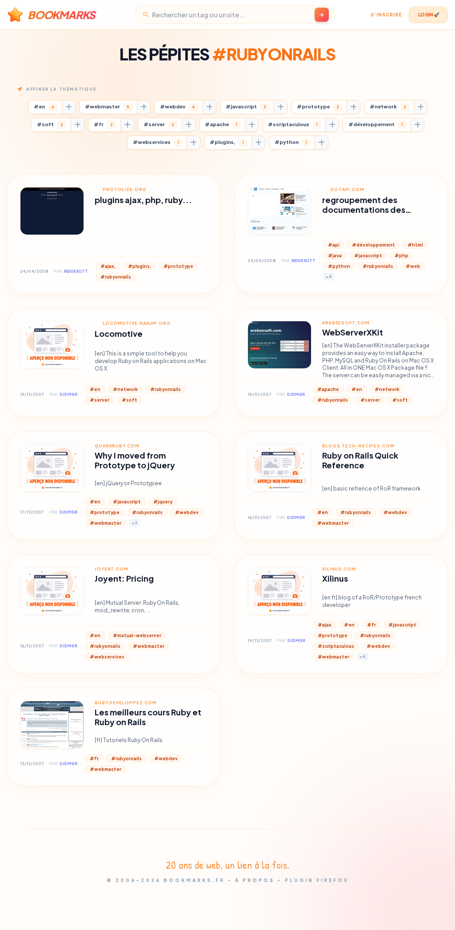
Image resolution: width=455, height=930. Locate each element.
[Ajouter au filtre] (68, 107)
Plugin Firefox (317, 880)
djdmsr (68, 394)
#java (335, 255)
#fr (103, 124)
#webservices (156, 142)
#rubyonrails (115, 276)
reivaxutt (76, 271)
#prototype (318, 106)
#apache (221, 124)
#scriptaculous (293, 124)
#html (415, 244)
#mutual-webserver (137, 635)
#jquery (162, 501)
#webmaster (107, 106)
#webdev (177, 106)
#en (44, 106)
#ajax (324, 624)
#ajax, (108, 266)
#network (388, 106)
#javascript (246, 106)
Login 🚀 (428, 14)
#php (401, 255)
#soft (50, 124)
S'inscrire (386, 14)
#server (159, 124)
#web (413, 266)
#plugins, (227, 142)
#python (291, 142)
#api (333, 244)
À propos (255, 880)
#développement (375, 124)
